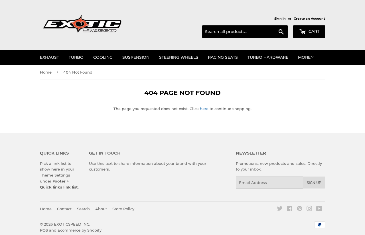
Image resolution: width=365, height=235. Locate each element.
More (304, 57)
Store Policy (123, 208)
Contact (64, 208)
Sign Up (314, 183)
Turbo (76, 57)
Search (83, 208)
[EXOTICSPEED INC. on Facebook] (290, 209)
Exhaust (49, 57)
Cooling (103, 57)
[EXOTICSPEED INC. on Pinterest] (300, 209)
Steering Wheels (178, 57)
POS (44, 230)
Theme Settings (55, 175)
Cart (313, 31)
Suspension (135, 57)
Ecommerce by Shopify (80, 230)
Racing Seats (223, 57)
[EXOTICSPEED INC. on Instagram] (309, 209)
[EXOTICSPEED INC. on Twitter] (280, 209)
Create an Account (309, 19)
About (101, 208)
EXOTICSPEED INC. (72, 224)
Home (46, 72)
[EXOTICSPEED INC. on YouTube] (319, 209)
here (204, 108)
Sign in (280, 19)
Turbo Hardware (268, 57)
